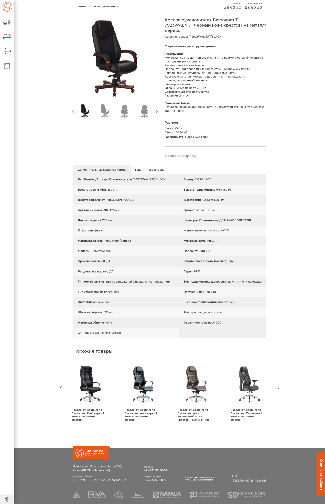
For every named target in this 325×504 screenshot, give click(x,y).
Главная (81, 6)
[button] (73, 111)
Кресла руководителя (105, 6)
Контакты (16, 499)
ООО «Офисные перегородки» (7, 7)
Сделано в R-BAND (249, 480)
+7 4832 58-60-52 (155, 470)
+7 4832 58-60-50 (155, 480)
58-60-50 (253, 7)
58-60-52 (232, 7)
